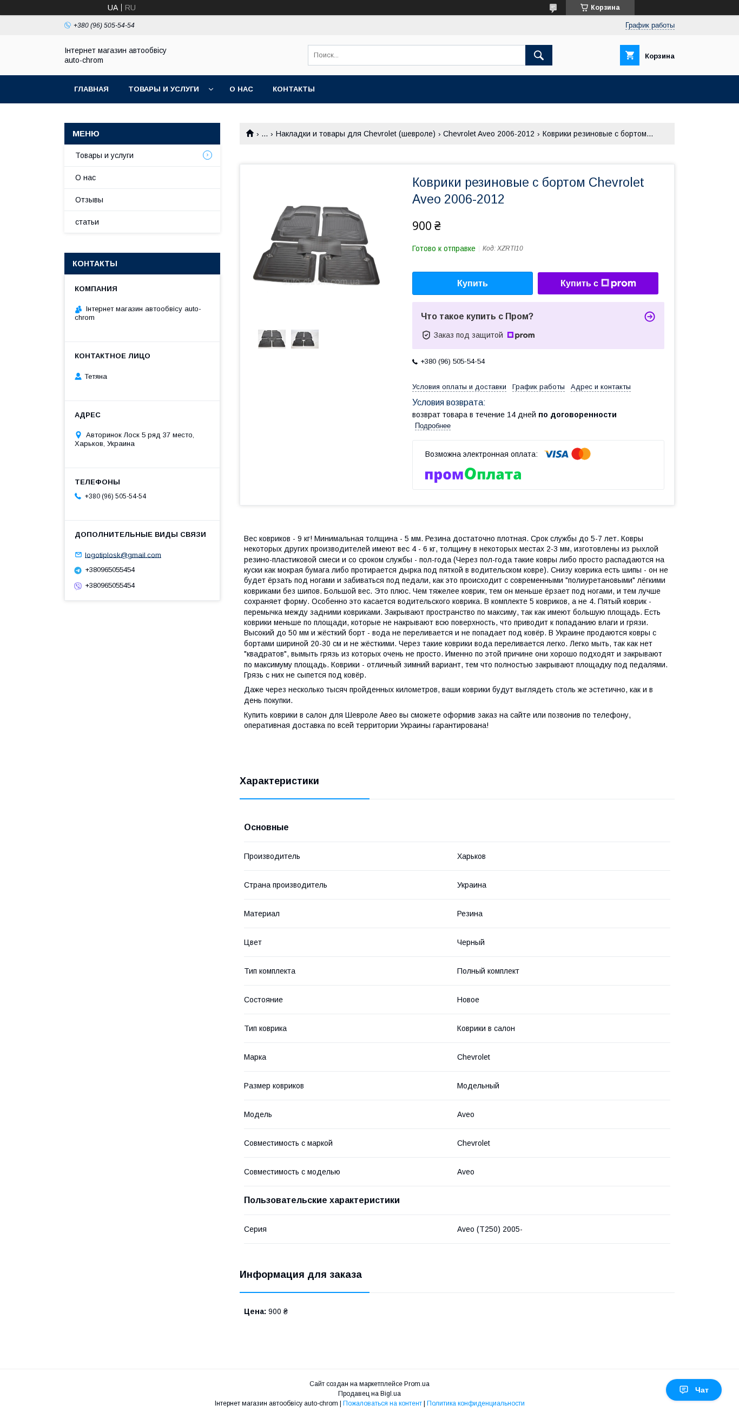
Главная (91, 89)
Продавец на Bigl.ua (369, 1393)
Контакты (294, 89)
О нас (241, 89)
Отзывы (89, 199)
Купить (472, 283)
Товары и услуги (163, 89)
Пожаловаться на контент (382, 1403)
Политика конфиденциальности (476, 1403)
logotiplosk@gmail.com (123, 554)
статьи (87, 222)
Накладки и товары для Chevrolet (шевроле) (356, 133)
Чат (702, 1390)
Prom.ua (417, 1384)
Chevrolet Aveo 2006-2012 (489, 133)
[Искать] (538, 55)
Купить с (579, 283)
